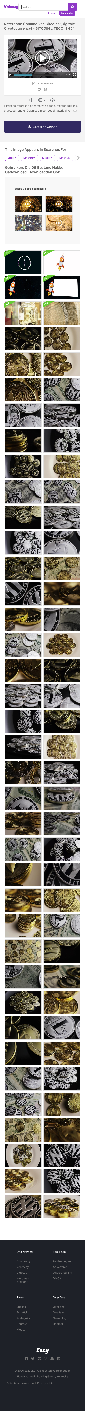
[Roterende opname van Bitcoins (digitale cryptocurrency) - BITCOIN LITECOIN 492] (23, 696)
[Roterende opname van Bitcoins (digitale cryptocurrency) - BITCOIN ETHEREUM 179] (23, 1028)
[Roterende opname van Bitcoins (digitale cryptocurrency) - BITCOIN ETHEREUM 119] (61, 670)
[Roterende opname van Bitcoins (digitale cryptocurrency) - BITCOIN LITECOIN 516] (23, 415)
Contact (58, 1324)
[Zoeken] (72, 7)
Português (23, 1318)
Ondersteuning (62, 1272)
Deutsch (22, 1324)
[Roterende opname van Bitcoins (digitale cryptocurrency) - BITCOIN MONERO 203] (61, 568)
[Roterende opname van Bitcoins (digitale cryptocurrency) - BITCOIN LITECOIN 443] (61, 441)
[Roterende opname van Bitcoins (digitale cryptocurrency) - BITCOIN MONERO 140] (23, 926)
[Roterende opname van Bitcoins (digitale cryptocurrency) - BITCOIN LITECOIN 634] (23, 798)
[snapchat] (52, 1359)
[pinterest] (39, 1359)
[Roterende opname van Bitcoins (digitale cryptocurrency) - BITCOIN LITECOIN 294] (23, 568)
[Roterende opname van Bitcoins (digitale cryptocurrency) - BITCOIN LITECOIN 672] (23, 977)
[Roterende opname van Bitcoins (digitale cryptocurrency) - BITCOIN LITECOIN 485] (61, 696)
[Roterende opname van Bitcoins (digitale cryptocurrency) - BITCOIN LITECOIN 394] (23, 594)
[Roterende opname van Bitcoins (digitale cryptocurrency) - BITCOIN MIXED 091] (23, 619)
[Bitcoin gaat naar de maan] (23, 287)
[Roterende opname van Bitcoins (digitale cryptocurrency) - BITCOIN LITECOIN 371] (61, 849)
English (21, 1306)
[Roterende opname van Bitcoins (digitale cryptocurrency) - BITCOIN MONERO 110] (61, 1002)
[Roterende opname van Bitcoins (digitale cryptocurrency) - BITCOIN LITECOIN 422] (61, 874)
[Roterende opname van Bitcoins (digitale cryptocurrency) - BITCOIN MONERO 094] (61, 900)
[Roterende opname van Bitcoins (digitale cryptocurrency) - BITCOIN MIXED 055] (23, 772)
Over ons (59, 1306)
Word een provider (23, 1280)
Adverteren (60, 1267)
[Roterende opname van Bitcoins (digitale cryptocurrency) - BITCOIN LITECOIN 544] (61, 1079)
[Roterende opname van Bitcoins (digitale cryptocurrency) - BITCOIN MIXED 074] (23, 1206)
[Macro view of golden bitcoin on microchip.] (28, 205)
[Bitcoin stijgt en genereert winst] (61, 287)
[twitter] (33, 1359)
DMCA (57, 1278)
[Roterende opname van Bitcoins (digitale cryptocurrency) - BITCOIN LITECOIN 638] (61, 619)
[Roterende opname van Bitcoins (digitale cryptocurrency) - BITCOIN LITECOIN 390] (61, 1181)
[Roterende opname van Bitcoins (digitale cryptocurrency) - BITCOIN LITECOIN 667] (23, 492)
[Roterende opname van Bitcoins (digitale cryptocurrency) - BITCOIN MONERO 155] (23, 951)
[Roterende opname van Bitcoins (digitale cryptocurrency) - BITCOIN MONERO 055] (23, 389)
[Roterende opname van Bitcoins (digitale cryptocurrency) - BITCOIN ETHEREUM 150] (23, 1053)
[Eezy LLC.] (42, 1351)
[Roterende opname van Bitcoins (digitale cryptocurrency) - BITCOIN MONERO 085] (61, 594)
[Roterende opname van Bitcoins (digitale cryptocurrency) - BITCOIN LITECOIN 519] (61, 543)
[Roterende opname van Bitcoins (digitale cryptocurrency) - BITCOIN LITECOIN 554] (61, 772)
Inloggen (52, 13)
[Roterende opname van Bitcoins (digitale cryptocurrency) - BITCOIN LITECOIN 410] (61, 415)
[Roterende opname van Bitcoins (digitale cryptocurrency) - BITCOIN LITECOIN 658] (61, 492)
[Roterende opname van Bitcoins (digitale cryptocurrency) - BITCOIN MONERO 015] (61, 364)
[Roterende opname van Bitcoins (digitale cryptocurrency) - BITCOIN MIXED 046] (23, 1155)
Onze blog (59, 1318)
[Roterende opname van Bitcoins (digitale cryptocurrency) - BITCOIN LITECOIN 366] (23, 721)
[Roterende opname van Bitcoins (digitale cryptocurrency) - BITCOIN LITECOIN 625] (61, 798)
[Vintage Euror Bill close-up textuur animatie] (61, 313)
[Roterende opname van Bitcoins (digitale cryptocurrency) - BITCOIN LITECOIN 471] (23, 543)
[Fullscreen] (74, 74)
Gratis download (45, 127)
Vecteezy (23, 1267)
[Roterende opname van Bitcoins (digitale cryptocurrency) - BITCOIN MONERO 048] (61, 466)
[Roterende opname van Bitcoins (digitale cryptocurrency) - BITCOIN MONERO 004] (61, 338)
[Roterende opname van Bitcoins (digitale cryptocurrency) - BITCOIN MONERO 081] (23, 900)
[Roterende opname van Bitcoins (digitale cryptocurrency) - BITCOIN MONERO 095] (23, 364)
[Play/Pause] (10, 74)
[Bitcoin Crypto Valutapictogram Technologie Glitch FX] (23, 262)
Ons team (59, 1312)
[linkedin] (58, 1359)
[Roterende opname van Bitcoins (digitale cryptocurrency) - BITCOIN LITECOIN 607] (23, 1104)
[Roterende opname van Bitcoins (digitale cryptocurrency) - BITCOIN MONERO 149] (23, 823)
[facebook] (26, 1359)
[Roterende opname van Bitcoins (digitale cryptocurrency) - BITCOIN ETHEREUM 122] (23, 338)
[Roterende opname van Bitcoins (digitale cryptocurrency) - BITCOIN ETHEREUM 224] (61, 977)
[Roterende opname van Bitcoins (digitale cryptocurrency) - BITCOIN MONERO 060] (61, 645)
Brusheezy (23, 1261)
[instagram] (45, 1359)
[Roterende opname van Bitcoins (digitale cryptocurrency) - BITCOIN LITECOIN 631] (61, 926)
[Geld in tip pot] (23, 313)
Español (22, 1312)
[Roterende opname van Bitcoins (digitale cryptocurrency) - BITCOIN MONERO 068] (61, 1130)
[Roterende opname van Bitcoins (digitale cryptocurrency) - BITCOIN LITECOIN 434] (23, 747)
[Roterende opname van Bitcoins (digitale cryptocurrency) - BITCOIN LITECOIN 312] (23, 1002)
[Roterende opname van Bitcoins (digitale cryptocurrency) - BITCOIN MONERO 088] (61, 747)
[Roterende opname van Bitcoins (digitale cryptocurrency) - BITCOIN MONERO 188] (23, 1130)
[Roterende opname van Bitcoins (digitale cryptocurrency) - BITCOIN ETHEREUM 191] (23, 441)
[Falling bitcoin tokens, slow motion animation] (28, 223)
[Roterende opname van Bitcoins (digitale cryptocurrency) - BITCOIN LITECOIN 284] (23, 517)
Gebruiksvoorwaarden (20, 1383)
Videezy (22, 1272)
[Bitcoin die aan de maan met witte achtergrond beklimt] (61, 262)
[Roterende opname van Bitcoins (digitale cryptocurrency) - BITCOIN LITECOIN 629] (23, 849)
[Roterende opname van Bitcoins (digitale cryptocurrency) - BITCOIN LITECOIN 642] (23, 1079)
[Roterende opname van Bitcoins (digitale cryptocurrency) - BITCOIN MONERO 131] (61, 1104)
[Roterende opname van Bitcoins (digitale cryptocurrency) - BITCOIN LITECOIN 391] (61, 1155)
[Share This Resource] (46, 89)
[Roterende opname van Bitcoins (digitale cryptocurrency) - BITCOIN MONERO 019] (61, 1053)
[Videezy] (11, 7)
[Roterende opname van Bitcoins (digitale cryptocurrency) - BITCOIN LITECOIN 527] (61, 517)
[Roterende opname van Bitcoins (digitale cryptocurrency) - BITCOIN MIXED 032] (61, 1206)
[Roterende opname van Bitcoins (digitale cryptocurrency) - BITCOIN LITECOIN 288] (61, 951)
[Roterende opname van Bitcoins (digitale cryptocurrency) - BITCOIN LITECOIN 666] (23, 645)
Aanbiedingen (62, 1261)
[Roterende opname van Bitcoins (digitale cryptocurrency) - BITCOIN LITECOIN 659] (61, 389)
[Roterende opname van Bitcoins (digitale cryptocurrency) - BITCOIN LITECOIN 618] (61, 823)
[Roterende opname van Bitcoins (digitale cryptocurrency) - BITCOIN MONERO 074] (23, 1181)
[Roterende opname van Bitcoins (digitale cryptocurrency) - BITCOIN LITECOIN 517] (61, 1028)
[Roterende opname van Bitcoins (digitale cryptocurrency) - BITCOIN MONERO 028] (23, 670)
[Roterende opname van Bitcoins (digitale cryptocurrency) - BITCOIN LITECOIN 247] (61, 721)
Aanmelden (67, 13)
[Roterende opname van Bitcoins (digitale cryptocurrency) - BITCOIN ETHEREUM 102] (23, 466)
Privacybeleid (45, 1383)
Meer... (21, 1329)
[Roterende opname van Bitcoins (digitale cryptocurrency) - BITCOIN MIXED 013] (23, 874)
